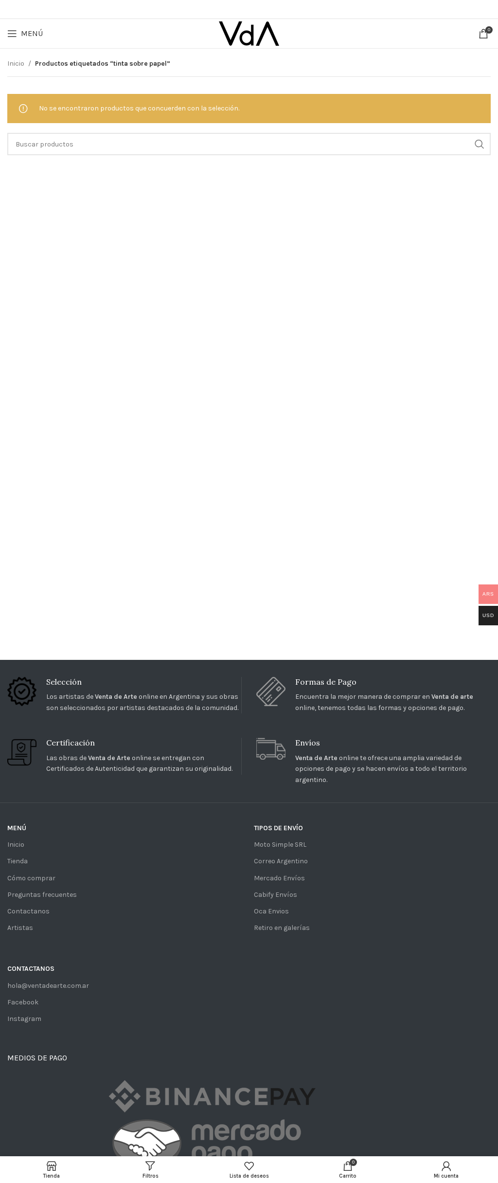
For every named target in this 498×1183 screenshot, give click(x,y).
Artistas (20, 928)
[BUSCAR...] (479, 144)
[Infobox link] (124, 695)
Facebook (22, 1002)
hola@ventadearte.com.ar (48, 986)
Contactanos (28, 911)
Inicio (15, 63)
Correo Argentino (281, 861)
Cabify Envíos (275, 895)
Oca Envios (271, 911)
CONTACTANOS (30, 969)
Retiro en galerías (282, 928)
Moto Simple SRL (280, 844)
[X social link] (234, 9)
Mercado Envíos (279, 878)
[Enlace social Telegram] (275, 9)
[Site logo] (249, 33)
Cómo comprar (31, 878)
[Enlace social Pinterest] (248, 9)
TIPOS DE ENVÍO (278, 828)
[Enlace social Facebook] (221, 9)
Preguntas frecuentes (42, 895)
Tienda (17, 861)
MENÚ (16, 828)
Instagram (24, 1019)
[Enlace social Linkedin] (261, 9)
